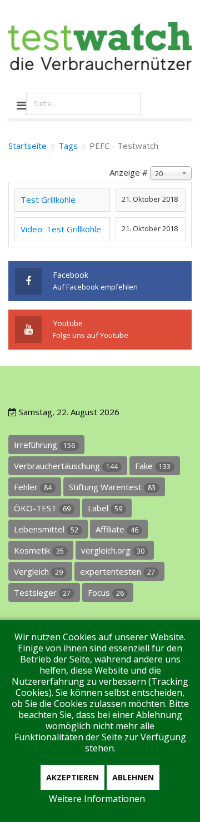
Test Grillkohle (48, 199)
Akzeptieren (72, 777)
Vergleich (38, 571)
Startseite (27, 145)
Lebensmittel (46, 529)
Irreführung (44, 444)
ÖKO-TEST (42, 508)
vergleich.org (112, 550)
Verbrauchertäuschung (66, 465)
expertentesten (117, 571)
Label (105, 508)
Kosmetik (39, 550)
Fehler (33, 486)
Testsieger (42, 592)
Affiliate (117, 529)
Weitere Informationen (97, 799)
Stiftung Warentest (112, 486)
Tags (68, 145)
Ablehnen (133, 777)
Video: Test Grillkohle (61, 229)
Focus (106, 592)
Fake (153, 465)
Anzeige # (128, 172)
